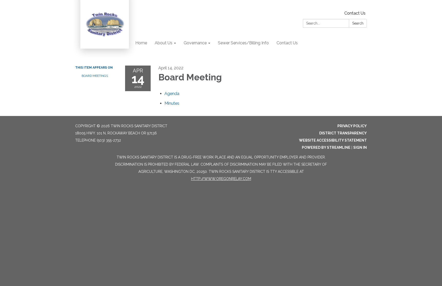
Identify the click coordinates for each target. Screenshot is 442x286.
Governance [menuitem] (195, 42)
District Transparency (343, 133)
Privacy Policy (352, 126)
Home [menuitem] (141, 42)
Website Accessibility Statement (333, 140)
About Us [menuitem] (163, 42)
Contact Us (355, 13)
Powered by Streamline (326, 147)
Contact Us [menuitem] (287, 42)
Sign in (360, 147)
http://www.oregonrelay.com (221, 179)
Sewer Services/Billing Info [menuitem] (243, 42)
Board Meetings (95, 76)
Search (357, 23)
